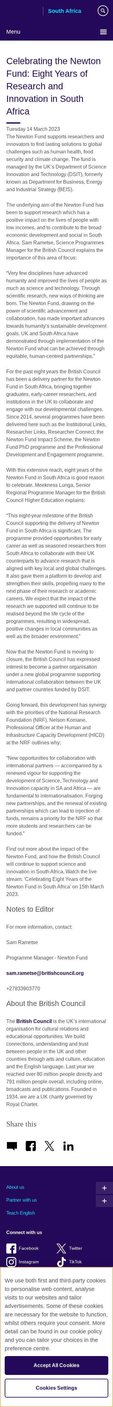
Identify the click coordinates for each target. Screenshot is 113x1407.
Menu (13, 32)
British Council (22, 11)
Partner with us (21, 1200)
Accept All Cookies (57, 1365)
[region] (56, 1337)
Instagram (29, 1262)
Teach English (20, 1212)
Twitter (75, 1248)
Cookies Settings (57, 1388)
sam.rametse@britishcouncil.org (45, 973)
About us (15, 1187)
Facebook (29, 1248)
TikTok (75, 1262)
